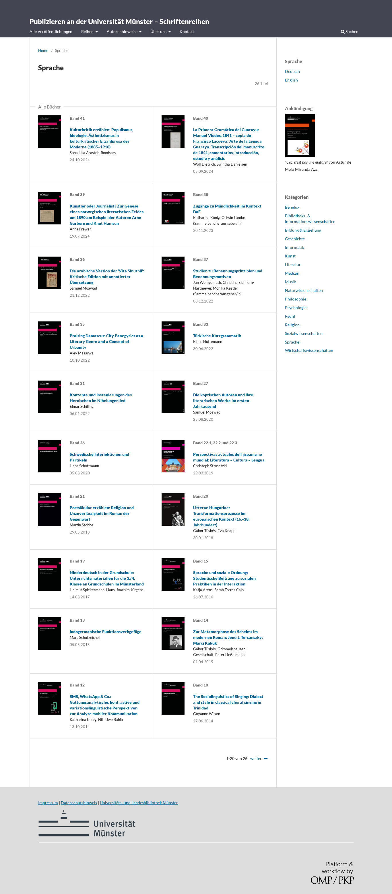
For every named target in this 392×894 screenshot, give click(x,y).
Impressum (48, 802)
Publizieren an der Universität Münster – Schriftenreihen (119, 21)
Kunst (290, 255)
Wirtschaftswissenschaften (309, 350)
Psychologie (295, 307)
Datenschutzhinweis (79, 802)
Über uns (158, 31)
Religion (292, 324)
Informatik (294, 247)
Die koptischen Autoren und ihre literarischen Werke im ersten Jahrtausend (223, 400)
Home (43, 50)
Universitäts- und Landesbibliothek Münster (139, 802)
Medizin (292, 273)
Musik (290, 281)
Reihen (87, 31)
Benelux (292, 207)
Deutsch (292, 71)
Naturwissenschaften (304, 290)
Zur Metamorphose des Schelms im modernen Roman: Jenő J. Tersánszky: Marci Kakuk (228, 637)
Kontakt (187, 31)
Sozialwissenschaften (304, 333)
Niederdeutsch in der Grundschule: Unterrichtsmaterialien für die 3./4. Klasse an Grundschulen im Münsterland (107, 578)
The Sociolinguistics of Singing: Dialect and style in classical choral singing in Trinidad (228, 702)
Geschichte (295, 238)
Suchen (351, 31)
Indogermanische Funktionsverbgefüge (105, 631)
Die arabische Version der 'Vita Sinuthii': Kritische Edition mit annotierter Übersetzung (107, 276)
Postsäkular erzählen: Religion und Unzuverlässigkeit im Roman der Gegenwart (102, 513)
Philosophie (295, 298)
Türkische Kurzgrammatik (217, 335)
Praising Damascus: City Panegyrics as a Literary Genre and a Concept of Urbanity (106, 341)
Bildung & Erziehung (303, 230)
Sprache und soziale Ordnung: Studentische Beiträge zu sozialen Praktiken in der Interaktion (224, 578)
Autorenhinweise (122, 31)
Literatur (293, 264)
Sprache (292, 342)
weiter (256, 758)
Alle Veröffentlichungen (51, 31)
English (291, 79)
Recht (290, 316)
